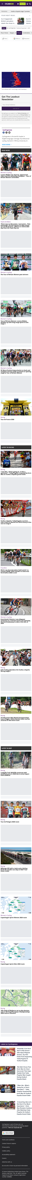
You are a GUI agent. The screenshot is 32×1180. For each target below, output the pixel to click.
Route (19, 33)
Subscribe (22, 4)
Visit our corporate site (15, 1127)
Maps (4, 28)
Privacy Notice (24, 115)
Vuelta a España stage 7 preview (20, 11)
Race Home (4, 33)
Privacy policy (6, 1147)
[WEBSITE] (6, 132)
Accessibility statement (8, 1154)
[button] (30, 4)
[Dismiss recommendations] (30, 15)
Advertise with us (7, 1162)
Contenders (26, 33)
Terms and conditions (8, 1140)
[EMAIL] (9, 132)
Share (6, 38)
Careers (4, 1158)
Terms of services (22, 113)
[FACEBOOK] (4, 132)
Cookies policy (6, 1151)
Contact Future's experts (9, 1143)
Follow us (18, 38)
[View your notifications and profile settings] (18, 4)
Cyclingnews (12, 28)
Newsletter (27, 38)
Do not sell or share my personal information (15, 1165)
